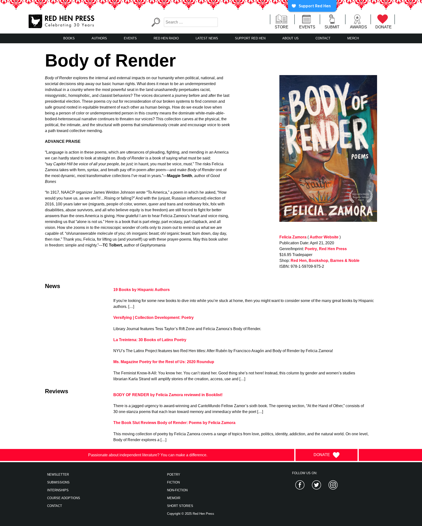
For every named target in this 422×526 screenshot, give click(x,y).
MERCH (353, 38)
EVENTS (307, 27)
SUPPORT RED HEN (250, 38)
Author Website (324, 237)
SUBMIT (332, 27)
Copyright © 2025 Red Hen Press (190, 513)
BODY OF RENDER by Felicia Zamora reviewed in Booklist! (167, 395)
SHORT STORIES (180, 506)
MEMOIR (173, 498)
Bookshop (318, 260)
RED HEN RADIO (166, 38)
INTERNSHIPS (58, 490)
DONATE (383, 27)
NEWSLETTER (58, 474)
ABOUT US (290, 38)
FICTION (173, 482)
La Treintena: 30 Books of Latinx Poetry (149, 340)
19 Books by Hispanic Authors (141, 290)
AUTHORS (99, 38)
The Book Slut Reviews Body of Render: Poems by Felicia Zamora (174, 423)
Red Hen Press (333, 249)
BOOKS (69, 38)
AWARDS (358, 27)
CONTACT (323, 38)
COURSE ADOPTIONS (63, 498)
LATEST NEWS (207, 38)
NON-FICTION (177, 490)
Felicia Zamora (292, 237)
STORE (281, 27)
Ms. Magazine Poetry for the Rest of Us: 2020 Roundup (163, 362)
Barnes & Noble (344, 260)
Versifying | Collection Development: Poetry (153, 317)
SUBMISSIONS (58, 482)
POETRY (173, 474)
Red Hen (299, 260)
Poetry (311, 249)
